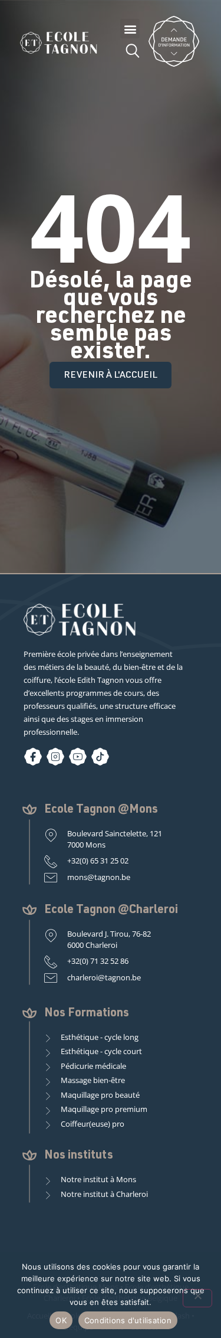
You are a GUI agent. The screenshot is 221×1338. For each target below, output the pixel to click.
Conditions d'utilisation (127, 1320)
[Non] (197, 1298)
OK (61, 1320)
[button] (130, 28)
